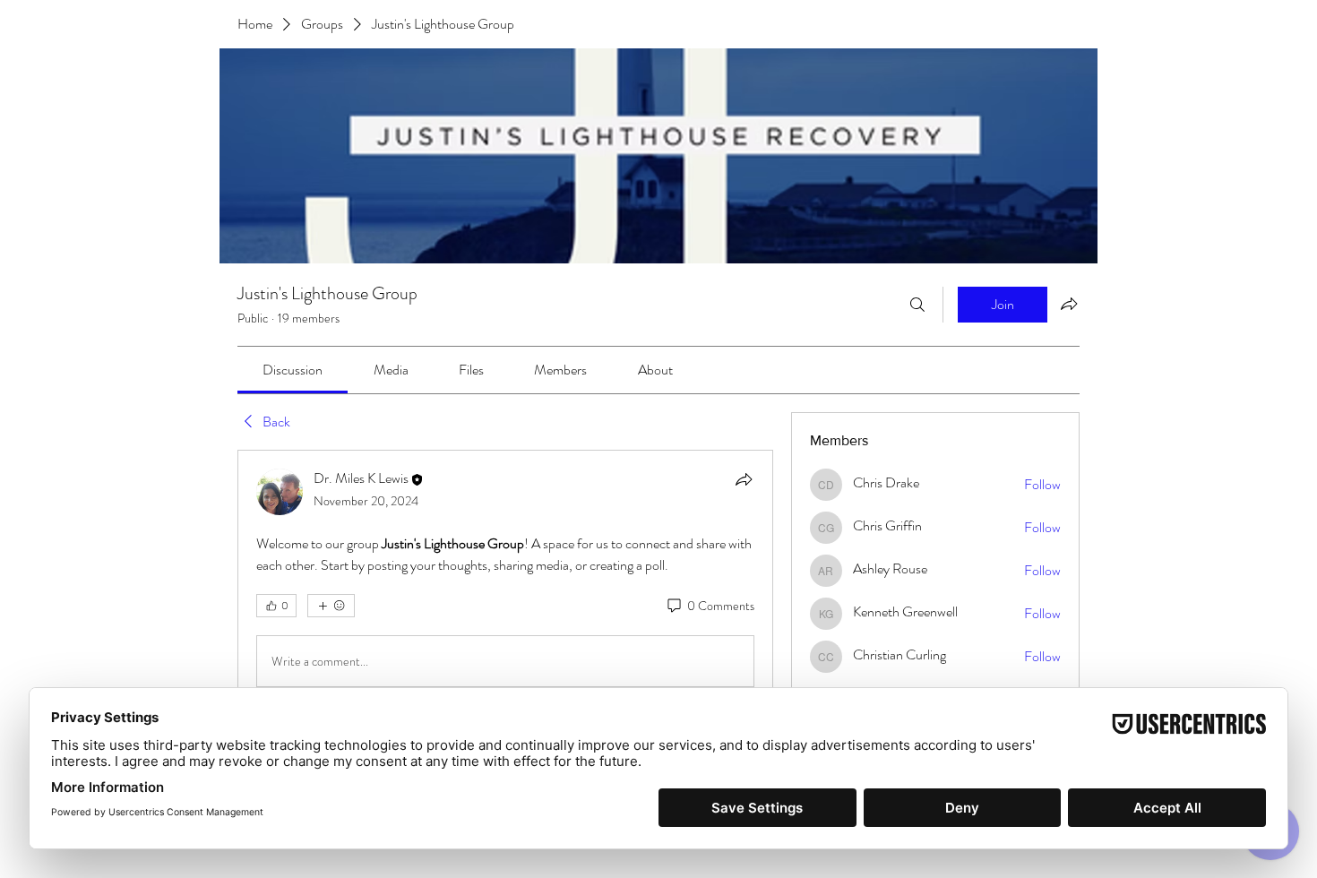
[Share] (743, 479)
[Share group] (1069, 303)
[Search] (917, 305)
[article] (505, 581)
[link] (293, 369)
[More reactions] (331, 605)
